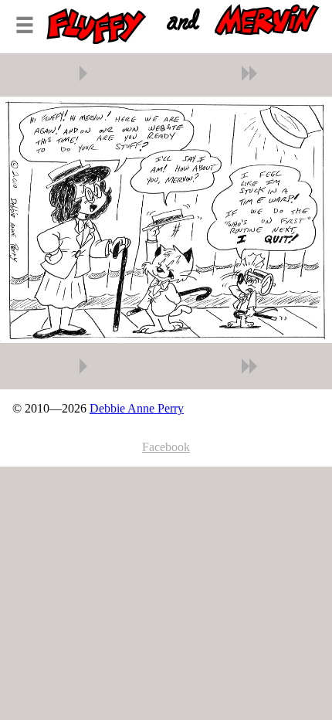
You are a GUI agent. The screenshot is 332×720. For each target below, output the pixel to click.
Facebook (166, 446)
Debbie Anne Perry (137, 408)
